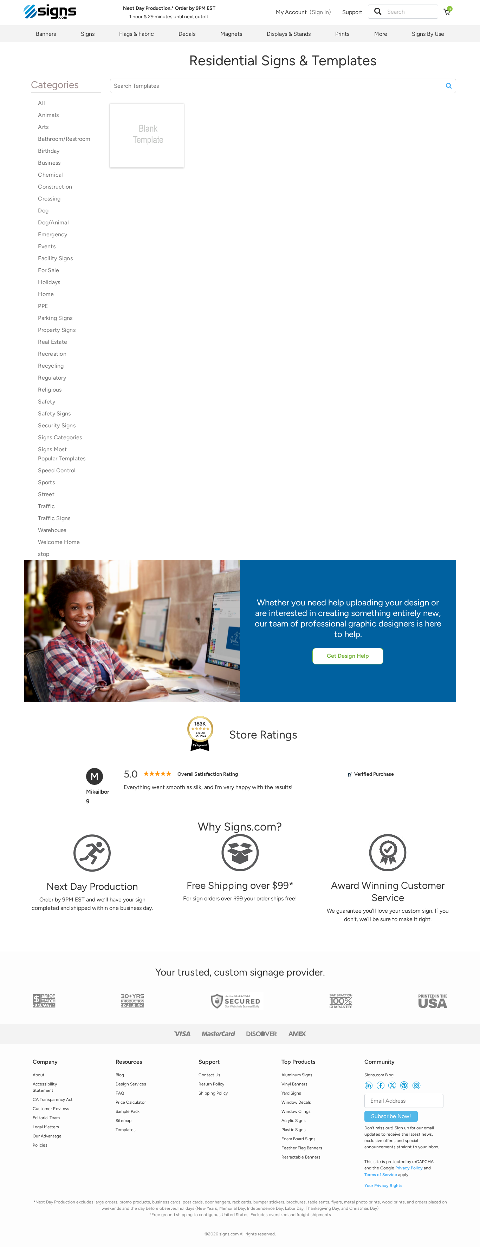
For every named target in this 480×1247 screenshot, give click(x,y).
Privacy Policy (409, 1168)
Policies (40, 1145)
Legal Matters (46, 1126)
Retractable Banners (300, 1157)
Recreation (52, 353)
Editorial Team (46, 1117)
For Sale (48, 270)
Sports (46, 482)
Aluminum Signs (296, 1074)
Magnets (231, 34)
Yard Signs (291, 1093)
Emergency (52, 234)
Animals (48, 115)
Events (47, 246)
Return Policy (211, 1084)
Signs (88, 34)
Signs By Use (428, 34)
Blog (120, 1074)
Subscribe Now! (391, 1116)
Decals (187, 34)
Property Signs (57, 330)
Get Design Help (348, 655)
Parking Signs (55, 318)
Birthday (48, 150)
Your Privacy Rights (383, 1185)
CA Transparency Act (53, 1099)
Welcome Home (59, 542)
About (39, 1074)
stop (43, 554)
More (380, 34)
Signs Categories (60, 437)
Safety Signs (54, 413)
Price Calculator (131, 1102)
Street (46, 494)
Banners (46, 34)
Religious (49, 389)
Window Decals (296, 1102)
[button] (378, 11)
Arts (43, 127)
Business (49, 162)
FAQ (120, 1093)
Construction (55, 186)
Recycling (51, 365)
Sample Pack (128, 1111)
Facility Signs (55, 258)
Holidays (49, 282)
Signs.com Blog (379, 1074)
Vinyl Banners (294, 1084)
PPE (43, 306)
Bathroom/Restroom (64, 139)
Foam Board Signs (298, 1138)
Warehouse (52, 530)
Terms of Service (380, 1174)
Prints (342, 34)
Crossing (49, 198)
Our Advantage (47, 1136)
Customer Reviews (51, 1108)
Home (46, 294)
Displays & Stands (289, 34)
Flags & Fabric (136, 34)
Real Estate (52, 342)
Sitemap (123, 1120)
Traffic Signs (54, 518)
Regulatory (52, 377)
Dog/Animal (53, 222)
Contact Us (209, 1074)
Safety (46, 401)
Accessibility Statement (45, 1087)
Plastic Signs (293, 1129)
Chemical (50, 174)
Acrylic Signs (293, 1120)
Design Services (131, 1084)
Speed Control (57, 470)
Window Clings (296, 1111)
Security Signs (57, 425)
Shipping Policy (213, 1093)
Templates (126, 1129)
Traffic (46, 506)
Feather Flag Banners (301, 1148)
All (41, 103)
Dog (43, 210)
